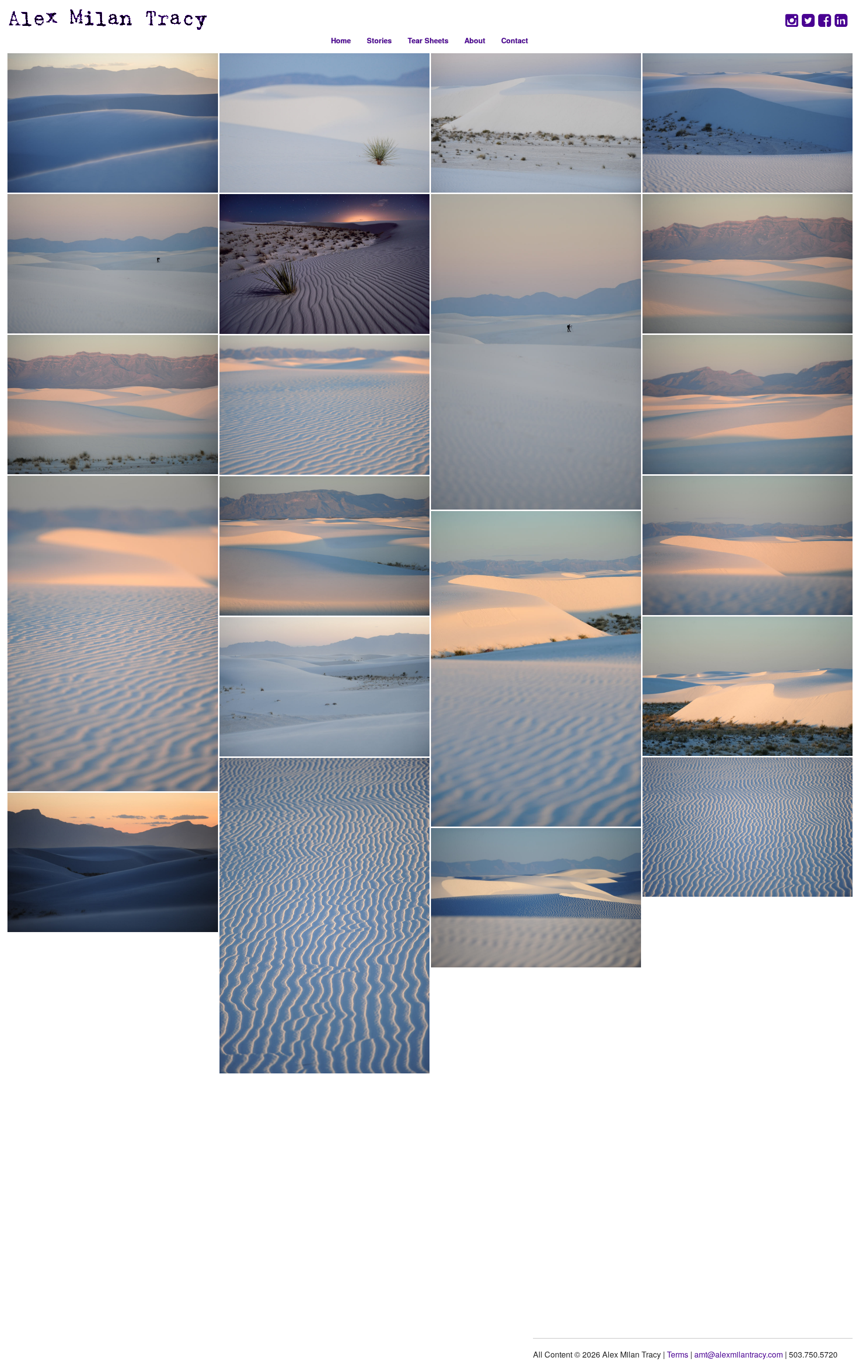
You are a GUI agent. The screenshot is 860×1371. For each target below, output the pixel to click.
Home (341, 40)
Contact (514, 40)
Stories (379, 40)
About (474, 40)
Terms (677, 1354)
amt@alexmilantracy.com (738, 1354)
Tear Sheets (428, 40)
